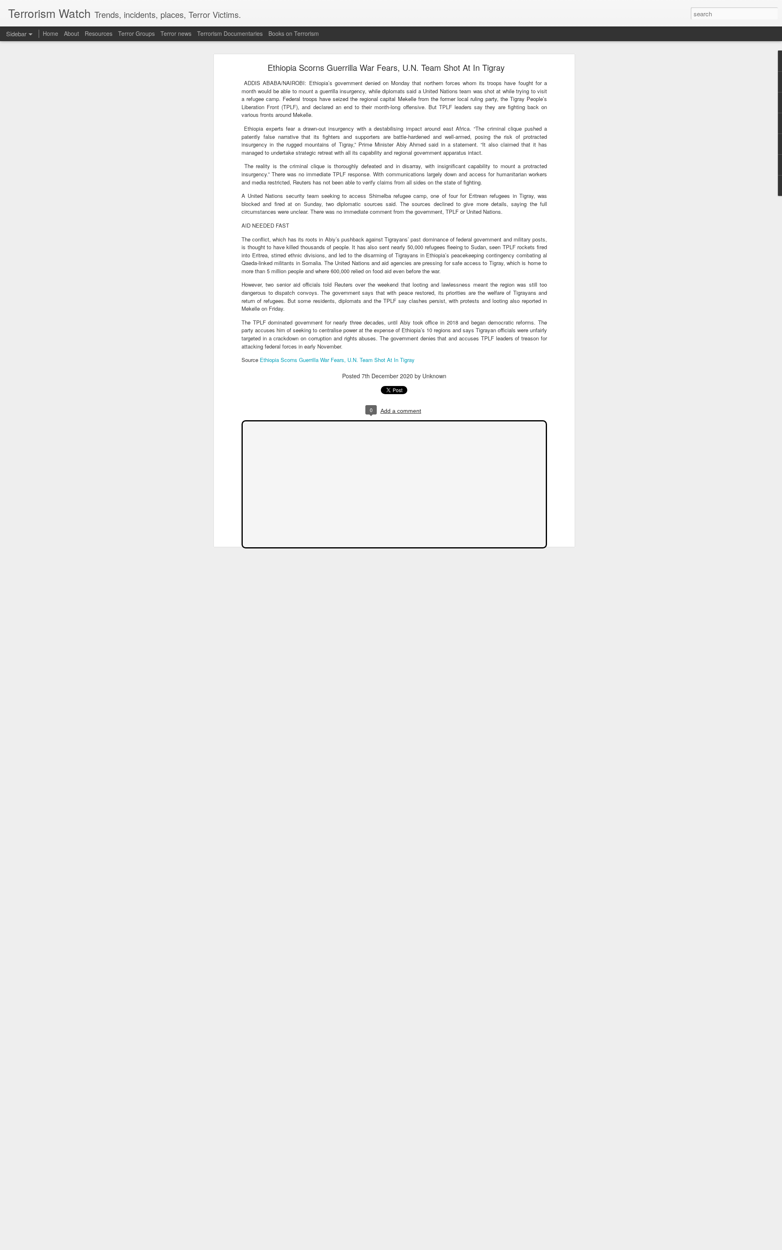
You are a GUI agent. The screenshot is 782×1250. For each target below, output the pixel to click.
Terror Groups (136, 33)
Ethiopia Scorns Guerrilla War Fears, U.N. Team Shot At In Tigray (386, 67)
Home (50, 33)
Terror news (175, 33)
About (71, 33)
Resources (98, 33)
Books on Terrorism (293, 33)
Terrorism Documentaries (230, 33)
